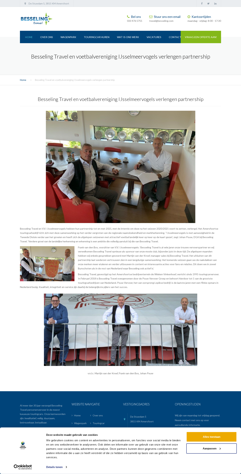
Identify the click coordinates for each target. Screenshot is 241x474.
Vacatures (154, 37)
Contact (175, 37)
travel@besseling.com (161, 20)
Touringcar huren (96, 37)
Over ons (46, 37)
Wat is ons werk (128, 37)
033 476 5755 (134, 20)
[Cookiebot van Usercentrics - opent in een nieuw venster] (22, 467)
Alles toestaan (211, 436)
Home (29, 37)
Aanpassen (209, 448)
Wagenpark (68, 37)
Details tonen (54, 467)
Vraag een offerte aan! (201, 37)
